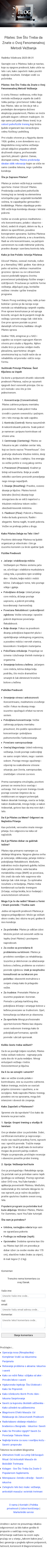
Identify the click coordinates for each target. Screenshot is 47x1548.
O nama (13, 1504)
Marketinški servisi (23, 1512)
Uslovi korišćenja (29, 1508)
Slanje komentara (23, 1335)
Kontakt (23, 1504)
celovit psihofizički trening (15, 124)
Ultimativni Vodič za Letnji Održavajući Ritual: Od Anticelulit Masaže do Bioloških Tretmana (22, 1459)
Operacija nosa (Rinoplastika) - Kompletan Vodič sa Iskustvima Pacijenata (19, 1357)
